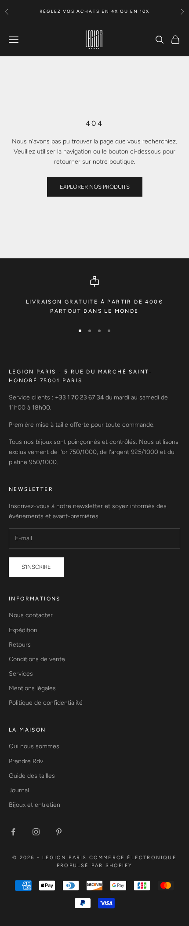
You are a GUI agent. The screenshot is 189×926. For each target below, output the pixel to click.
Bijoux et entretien (34, 805)
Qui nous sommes (34, 746)
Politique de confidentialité (46, 702)
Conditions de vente (37, 659)
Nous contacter (31, 615)
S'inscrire (36, 567)
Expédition (23, 630)
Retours (20, 644)
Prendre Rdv (26, 761)
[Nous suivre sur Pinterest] (59, 831)
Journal (19, 790)
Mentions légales (32, 688)
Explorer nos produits (95, 186)
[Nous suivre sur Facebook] (13, 831)
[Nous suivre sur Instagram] (36, 831)
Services (21, 673)
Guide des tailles (32, 776)
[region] (94, 295)
